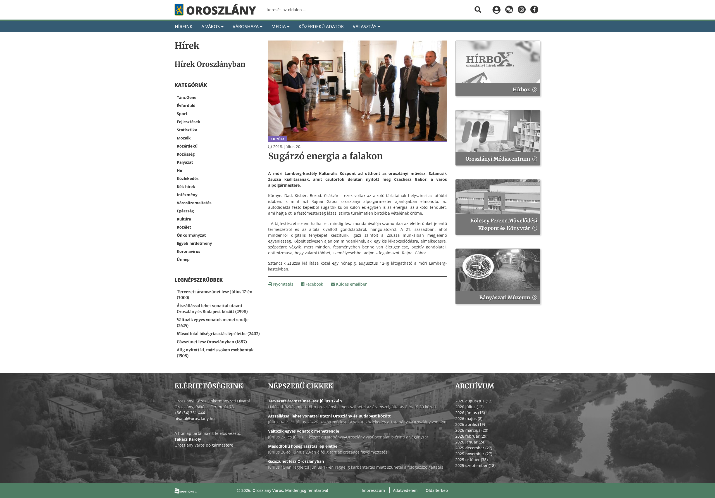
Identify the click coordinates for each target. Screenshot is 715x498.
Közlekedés (188, 178)
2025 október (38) (471, 459)
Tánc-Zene (186, 97)
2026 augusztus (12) (473, 401)
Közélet (184, 227)
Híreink (183, 26)
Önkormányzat (191, 235)
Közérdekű (187, 146)
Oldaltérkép (437, 490)
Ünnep (183, 259)
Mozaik (184, 138)
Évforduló (186, 105)
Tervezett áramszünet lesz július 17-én (305, 401)
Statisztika (187, 129)
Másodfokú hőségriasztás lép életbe (302, 446)
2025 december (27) (473, 447)
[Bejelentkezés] (496, 10)
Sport (182, 113)
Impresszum (373, 490)
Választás (365, 26)
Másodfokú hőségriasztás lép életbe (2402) (218, 333)
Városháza (246, 26)
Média (279, 26)
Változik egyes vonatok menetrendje (303, 431)
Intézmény (187, 194)
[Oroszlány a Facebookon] (534, 10)
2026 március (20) (471, 430)
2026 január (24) (470, 442)
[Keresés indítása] (478, 9)
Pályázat (185, 162)
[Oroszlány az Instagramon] (521, 10)
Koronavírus (188, 251)
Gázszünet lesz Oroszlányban (296, 461)
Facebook (313, 284)
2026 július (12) (469, 406)
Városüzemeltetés (194, 202)
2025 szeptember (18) (475, 465)
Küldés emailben (351, 284)
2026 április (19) (470, 424)
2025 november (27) (473, 453)
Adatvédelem (405, 490)
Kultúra (184, 219)
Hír (180, 170)
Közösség (186, 154)
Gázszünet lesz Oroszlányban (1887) (212, 341)
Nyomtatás (282, 284)
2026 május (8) (468, 418)
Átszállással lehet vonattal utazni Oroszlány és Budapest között (329, 416)
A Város (211, 26)
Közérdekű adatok (321, 26)
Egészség (185, 211)
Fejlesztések (188, 121)
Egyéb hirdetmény (194, 243)
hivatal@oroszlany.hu (195, 418)
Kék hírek (186, 186)
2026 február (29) (471, 436)
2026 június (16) (470, 412)
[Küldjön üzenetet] (509, 10)
